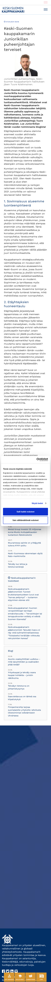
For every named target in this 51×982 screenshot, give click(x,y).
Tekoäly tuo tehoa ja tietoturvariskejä (17, 565)
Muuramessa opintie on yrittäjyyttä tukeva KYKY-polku (24, 544)
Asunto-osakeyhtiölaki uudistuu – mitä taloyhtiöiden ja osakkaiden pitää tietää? (24, 662)
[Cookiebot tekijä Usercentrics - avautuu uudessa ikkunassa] (36, 459)
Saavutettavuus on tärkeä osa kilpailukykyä (22, 697)
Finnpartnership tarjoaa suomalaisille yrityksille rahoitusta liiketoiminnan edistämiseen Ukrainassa (24, 711)
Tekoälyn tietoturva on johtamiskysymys (18, 687)
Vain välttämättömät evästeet (25, 520)
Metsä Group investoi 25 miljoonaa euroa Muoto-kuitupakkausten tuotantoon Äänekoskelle (24, 532)
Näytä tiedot (37, 503)
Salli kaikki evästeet (25, 511)
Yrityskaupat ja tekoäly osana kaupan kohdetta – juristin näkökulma (22, 675)
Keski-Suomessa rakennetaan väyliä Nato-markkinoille (25, 554)
